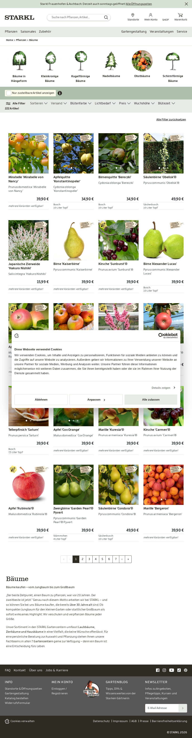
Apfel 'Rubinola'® (21, 508)
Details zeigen (161, 387)
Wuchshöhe (142, 103)
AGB (134, 721)
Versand (56, 103)
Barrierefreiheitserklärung (169, 721)
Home (9, 40)
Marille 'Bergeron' (156, 508)
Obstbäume (142, 76)
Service (182, 31)
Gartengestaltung (134, 31)
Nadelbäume (111, 76)
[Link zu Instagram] (164, 670)
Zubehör (45, 31)
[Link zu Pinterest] (185, 670)
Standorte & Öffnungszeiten (23, 688)
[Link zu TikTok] (179, 670)
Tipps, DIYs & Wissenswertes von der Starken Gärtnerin (121, 693)
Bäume (33, 40)
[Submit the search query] (106, 17)
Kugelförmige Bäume (80, 79)
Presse (144, 721)
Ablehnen (41, 399)
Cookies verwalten (22, 721)
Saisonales (28, 31)
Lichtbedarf (103, 103)
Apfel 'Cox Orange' (66, 429)
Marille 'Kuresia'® (111, 429)
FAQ (8, 670)
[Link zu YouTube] (171, 670)
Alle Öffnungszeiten (139, 4)
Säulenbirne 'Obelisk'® (160, 177)
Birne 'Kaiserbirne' (66, 264)
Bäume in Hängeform (19, 79)
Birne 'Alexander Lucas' (160, 264)
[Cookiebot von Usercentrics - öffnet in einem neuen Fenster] (161, 335)
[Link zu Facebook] (157, 670)
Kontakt (20, 670)
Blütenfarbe (78, 103)
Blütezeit (164, 103)
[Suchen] (182, 708)
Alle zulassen (151, 399)
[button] (17, 103)
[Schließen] (186, 4)
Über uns (36, 670)
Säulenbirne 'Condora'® (115, 508)
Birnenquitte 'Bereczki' (114, 177)
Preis (122, 103)
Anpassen (93, 399)
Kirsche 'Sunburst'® (113, 264)
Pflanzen (11, 31)
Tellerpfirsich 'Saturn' (23, 429)
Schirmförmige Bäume (173, 79)
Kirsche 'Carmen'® (156, 429)
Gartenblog (117, 682)
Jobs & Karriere (57, 670)
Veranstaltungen (162, 31)
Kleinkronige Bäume (49, 79)
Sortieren (36, 103)
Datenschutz (101, 721)
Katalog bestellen (16, 698)
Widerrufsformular (17, 703)
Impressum (120, 721)
